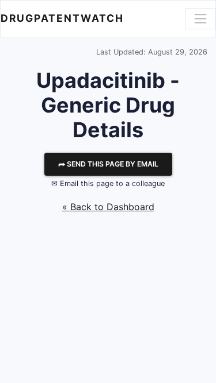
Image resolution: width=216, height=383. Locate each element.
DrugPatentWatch (62, 18)
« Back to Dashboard (108, 206)
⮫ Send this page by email (108, 164)
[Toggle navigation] (200, 18)
